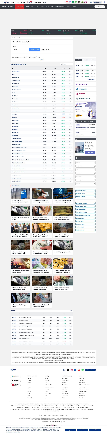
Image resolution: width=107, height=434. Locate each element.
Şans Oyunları (48, 393)
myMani (68, 6)
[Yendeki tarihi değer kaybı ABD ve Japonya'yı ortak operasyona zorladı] (63, 211)
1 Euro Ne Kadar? (26, 409)
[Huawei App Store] (16, 384)
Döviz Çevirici (81, 158)
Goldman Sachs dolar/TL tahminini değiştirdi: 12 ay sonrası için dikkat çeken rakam (20, 201)
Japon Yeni (14, 117)
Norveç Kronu (15, 123)
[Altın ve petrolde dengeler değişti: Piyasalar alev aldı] (20, 263)
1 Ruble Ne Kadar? (36, 409)
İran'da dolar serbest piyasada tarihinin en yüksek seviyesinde (41, 201)
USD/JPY (14, 326)
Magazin (29, 387)
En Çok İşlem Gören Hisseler (72, 409)
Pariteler (13, 310)
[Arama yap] (91, 2)
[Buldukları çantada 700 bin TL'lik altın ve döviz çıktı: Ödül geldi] (20, 228)
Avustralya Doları (16, 80)
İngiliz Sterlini (15, 77)
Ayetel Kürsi (82, 395)
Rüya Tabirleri (65, 393)
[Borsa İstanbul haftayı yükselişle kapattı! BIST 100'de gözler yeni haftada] (63, 193)
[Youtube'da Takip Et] (79, 370)
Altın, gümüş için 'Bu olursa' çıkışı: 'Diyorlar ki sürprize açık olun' (41, 235)
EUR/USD (14, 320)
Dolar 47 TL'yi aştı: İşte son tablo (63, 252)
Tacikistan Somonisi (16, 138)
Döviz (27, 6)
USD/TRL (14, 317)
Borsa (11, 6)
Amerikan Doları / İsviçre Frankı (25, 329)
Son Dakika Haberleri (32, 376)
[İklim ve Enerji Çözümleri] (82, 2)
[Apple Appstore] (16, 380)
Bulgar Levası (15, 105)
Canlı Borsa (64, 378)
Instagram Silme (82, 391)
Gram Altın (78, 405)
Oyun (80, 376)
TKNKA (77, 73)
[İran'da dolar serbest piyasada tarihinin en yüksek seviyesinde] (42, 193)
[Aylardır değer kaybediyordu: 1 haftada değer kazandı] (42, 298)
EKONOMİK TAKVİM (84, 98)
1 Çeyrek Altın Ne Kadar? (55, 407)
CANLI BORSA (83, 89)
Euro (13, 74)
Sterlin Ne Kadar (80, 224)
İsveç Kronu (15, 98)
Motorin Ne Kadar (80, 196)
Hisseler (64, 382)
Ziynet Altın (18, 407)
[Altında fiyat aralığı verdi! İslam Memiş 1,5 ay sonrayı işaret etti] (63, 263)
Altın (32, 6)
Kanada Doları (15, 83)
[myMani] (29, 2)
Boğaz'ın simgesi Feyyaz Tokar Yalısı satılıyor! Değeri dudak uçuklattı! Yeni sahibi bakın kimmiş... (32, 405)
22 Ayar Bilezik (44, 407)
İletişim (40, 415)
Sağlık (46, 378)
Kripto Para (64, 384)
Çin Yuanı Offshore (16, 89)
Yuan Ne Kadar (80, 227)
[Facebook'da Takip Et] (64, 370)
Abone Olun (90, 152)
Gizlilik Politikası (55, 415)
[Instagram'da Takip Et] (72, 370)
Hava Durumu (65, 395)
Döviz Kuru (90, 409)
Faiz (52, 6)
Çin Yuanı (14, 92)
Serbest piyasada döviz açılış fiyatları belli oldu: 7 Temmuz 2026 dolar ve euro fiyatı (40, 271)
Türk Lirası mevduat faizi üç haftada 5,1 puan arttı (28, 404)
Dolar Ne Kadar (80, 218)
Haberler (30, 378)
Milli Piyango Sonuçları (84, 384)
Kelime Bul (81, 378)
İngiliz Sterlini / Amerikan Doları (25, 323)
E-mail (46, 391)
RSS (66, 415)
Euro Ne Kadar (80, 221)
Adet (14, 46)
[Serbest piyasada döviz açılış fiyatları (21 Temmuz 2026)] (20, 245)
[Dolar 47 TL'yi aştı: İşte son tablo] (63, 245)
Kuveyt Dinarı (15, 120)
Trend (29, 389)
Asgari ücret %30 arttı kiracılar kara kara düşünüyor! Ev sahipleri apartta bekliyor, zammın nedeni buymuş (64, 404)
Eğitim (29, 391)
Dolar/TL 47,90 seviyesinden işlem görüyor (20, 218)
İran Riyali (14, 114)
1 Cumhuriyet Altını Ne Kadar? (82, 407)
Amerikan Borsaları (59, 6)
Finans (29, 380)
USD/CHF (14, 329)
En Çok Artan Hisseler (59, 409)
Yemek (29, 382)
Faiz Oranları (55, 411)
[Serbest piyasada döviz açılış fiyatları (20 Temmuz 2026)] (42, 245)
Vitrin (46, 382)
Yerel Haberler (31, 397)
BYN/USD (14, 341)
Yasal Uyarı (62, 415)
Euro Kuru (64, 391)
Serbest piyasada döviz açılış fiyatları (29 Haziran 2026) (62, 288)
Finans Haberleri (60, 405)
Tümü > (71, 310)
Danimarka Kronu (16, 111)
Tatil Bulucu (82, 382)
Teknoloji (47, 376)
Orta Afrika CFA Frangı (17, 141)
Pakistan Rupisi (15, 126)
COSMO (77, 70)
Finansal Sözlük (65, 380)
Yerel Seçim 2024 (69, 405)
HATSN (77, 68)
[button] (2, 2)
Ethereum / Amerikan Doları (25, 344)
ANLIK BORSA (83, 84)
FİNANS (4, 6)
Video (29, 395)
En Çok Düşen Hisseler (47, 409)
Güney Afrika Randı (16, 144)
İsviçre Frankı (15, 86)
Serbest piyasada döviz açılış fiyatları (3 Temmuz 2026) (40, 288)
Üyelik (49, 415)
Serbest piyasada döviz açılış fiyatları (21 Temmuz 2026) (19, 252)
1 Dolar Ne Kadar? (16, 409)
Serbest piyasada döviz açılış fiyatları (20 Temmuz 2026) (40, 252)
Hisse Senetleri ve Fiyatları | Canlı (82, 127)
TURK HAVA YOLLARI (80, 134)
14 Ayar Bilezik (26, 407)
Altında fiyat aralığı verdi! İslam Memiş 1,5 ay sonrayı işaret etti (63, 271)
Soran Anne (81, 380)
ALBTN (77, 65)
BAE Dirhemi (15, 102)
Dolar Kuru (64, 389)
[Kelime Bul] (76, 2)
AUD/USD (14, 332)
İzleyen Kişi (91, 124)
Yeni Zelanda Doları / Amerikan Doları (26, 335)
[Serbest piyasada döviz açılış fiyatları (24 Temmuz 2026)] (63, 228)
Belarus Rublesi (15, 108)
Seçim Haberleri (48, 384)
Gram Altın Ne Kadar (81, 206)
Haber (47, 6)
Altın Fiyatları (65, 387)
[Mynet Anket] (66, 2)
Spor (29, 393)
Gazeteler (47, 389)
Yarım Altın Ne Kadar (81, 212)
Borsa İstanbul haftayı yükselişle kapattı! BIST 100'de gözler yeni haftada (63, 201)
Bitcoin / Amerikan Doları (24, 338)
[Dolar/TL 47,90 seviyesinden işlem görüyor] (20, 211)
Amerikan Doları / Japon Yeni (25, 326)
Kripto (42, 6)
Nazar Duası (82, 397)
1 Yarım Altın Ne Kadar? (68, 407)
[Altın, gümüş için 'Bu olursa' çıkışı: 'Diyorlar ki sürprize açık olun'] (42, 228)
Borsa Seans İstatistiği (67, 376)
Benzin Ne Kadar (80, 193)
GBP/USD (14, 323)
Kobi (46, 395)
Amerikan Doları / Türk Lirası (25, 317)
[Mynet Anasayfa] (6, 1)
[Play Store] (16, 376)
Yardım (45, 415)
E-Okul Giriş (82, 387)
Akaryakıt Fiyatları (81, 190)
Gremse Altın (91, 405)
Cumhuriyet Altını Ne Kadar (83, 215)
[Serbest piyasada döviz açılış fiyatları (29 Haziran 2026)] (63, 281)
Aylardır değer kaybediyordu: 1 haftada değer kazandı (41, 305)
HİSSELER (82, 94)
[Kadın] (85, 2)
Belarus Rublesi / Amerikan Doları (26, 341)
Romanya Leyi (15, 132)
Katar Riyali (15, 129)
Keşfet (63, 397)
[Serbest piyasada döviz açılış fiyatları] (20, 298)
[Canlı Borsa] (79, 2)
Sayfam (74, 6)
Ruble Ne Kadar (80, 230)
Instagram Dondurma (84, 389)
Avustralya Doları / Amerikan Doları (26, 332)
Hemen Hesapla (35, 49)
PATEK (77, 76)
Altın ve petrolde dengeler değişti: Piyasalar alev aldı (20, 271)
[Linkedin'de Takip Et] (75, 370)
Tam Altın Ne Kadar (81, 209)
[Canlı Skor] (73, 2)
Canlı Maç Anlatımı (49, 387)
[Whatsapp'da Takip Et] (82, 370)
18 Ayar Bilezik (35, 407)
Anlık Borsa (20, 6)
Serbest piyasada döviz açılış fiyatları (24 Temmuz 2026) (62, 235)
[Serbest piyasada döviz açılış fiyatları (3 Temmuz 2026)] (42, 281)
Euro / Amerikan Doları (23, 320)
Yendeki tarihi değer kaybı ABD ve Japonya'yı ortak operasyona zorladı (63, 218)
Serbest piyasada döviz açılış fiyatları (19, 305)
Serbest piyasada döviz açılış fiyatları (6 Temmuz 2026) (19, 288)
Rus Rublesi (15, 95)
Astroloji (47, 380)
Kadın (29, 384)
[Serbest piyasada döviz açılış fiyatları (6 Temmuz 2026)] (20, 281)
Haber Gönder (91, 370)
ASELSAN (77, 132)
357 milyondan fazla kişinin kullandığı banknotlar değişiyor (41, 218)
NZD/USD (14, 335)
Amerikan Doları (16, 71)
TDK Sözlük (81, 393)
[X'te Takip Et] (68, 370)
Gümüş (37, 6)
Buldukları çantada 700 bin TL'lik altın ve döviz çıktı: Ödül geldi (20, 235)
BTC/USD (14, 338)
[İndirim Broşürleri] (70, 2)
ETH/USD (14, 344)
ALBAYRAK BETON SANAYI (81, 130)
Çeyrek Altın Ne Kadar (81, 203)
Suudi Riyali (15, 135)
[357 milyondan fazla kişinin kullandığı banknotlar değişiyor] (42, 211)
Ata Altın (84, 405)
